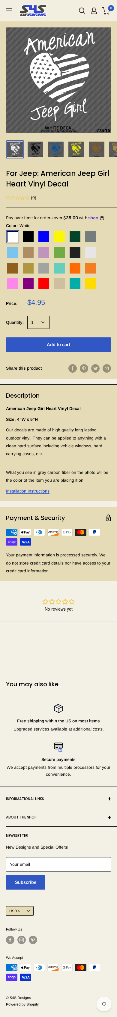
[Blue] (43, 236)
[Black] (28, 236)
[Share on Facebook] (72, 368)
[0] (106, 10)
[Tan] (59, 283)
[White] (12, 236)
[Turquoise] (75, 283)
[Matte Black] (75, 252)
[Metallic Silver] (43, 268)
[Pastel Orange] (90, 268)
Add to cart (58, 344)
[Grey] (90, 236)
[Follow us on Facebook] (10, 940)
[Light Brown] (28, 252)
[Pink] (12, 283)
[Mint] (59, 268)
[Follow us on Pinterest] (33, 940)
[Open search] (82, 11)
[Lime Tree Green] (59, 252)
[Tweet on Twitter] (95, 368)
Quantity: (15, 322)
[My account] (94, 11)
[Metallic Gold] (28, 268)
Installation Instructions (28, 491)
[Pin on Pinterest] (84, 368)
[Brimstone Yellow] (59, 236)
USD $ (14, 911)
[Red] (43, 283)
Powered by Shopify (22, 1004)
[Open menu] (9, 10)
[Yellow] (90, 283)
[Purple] (28, 283)
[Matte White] (90, 252)
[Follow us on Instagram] (21, 940)
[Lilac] (43, 252)
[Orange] (75, 268)
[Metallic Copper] (12, 268)
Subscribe (25, 882)
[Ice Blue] (12, 252)
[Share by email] (107, 368)
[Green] (75, 236)
